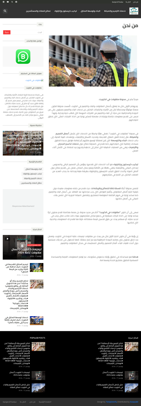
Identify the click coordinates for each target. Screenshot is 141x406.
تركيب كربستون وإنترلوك (65, 11)
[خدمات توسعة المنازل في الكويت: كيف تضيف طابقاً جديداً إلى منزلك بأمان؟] (36, 320)
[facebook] (16, 2)
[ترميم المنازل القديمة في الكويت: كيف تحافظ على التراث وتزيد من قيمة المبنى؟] (36, 267)
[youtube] (8, 2)
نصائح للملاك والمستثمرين (38, 11)
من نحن (135, 1)
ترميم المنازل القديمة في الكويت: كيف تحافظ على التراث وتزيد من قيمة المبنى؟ (16, 268)
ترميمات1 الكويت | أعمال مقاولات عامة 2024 (112, 373)
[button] (5, 11)
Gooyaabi (134, 402)
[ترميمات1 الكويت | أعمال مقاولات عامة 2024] (131, 375)
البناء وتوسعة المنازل (90, 11)
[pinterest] (3, 2)
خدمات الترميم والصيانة (115, 11)
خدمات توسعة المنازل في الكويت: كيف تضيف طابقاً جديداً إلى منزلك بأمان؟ (16, 320)
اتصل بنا (128, 1)
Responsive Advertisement (23, 206)
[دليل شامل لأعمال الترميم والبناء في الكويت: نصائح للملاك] (131, 387)
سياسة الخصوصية (117, 1)
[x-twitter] (12, 2)
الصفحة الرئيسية (45, 402)
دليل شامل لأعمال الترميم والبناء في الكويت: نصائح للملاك (109, 385)
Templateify (111, 402)
